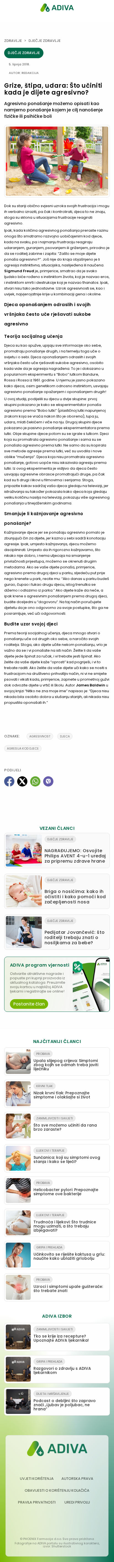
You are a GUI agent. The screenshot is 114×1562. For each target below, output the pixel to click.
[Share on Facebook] (9, 781)
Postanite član (29, 1004)
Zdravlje (13, 40)
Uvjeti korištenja (37, 1478)
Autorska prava (77, 1478)
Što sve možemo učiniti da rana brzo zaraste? (65, 1124)
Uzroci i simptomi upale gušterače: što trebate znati (68, 1285)
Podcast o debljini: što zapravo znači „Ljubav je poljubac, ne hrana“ (64, 1402)
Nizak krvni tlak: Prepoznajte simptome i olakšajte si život (61, 1092)
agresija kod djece (23, 748)
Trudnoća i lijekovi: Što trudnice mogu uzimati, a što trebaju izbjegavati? (64, 1223)
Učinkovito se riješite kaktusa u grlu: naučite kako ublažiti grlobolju (69, 1253)
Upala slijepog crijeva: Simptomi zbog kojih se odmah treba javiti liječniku (65, 1062)
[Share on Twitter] (22, 781)
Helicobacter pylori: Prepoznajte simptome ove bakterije (65, 1189)
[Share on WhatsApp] (35, 781)
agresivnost (39, 736)
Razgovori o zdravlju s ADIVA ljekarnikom (62, 1367)
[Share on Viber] (48, 781)
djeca (65, 736)
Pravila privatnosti (37, 1502)
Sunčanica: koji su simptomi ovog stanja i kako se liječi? (66, 1156)
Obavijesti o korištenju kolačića (57, 1490)
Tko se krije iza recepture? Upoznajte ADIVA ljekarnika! (61, 1335)
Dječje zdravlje (44, 40)
